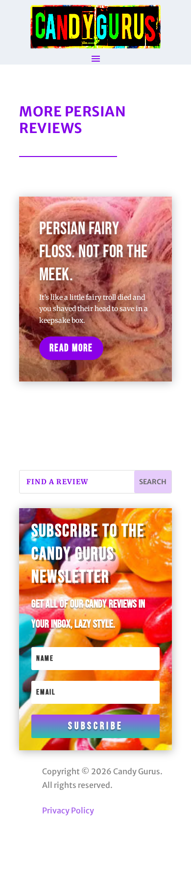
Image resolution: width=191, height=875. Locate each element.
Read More (71, 348)
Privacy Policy (68, 810)
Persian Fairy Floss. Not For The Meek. (93, 252)
